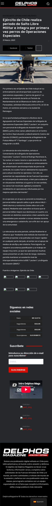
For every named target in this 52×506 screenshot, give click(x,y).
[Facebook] (13, 501)
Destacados (8, 16)
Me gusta (36, 318)
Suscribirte (35, 335)
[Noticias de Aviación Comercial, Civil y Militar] (26, 4)
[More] (39, 48)
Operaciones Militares (25, 16)
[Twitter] (26, 501)
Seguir (37, 324)
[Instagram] (19, 501)
